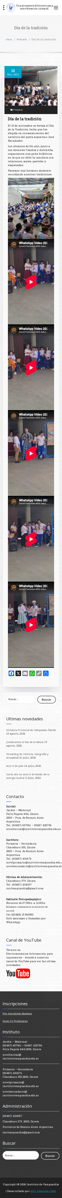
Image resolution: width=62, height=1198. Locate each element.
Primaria (22, 39)
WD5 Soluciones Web (43, 1191)
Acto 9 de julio (14, 766)
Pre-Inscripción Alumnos (17, 1013)
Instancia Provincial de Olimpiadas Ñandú (31, 730)
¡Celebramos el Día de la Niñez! (25, 742)
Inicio (9, 39)
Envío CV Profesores (15, 1021)
